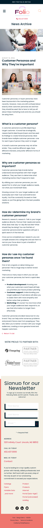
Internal (25, 490)
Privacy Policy (14, 520)
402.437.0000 (23, 19)
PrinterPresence (24, 523)
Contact (8, 461)
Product (25, 484)
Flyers (6, 487)
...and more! (8, 493)
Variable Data (9, 490)
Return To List (9, 333)
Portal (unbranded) (30, 497)
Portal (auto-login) (29, 493)
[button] (4, 11)
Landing (25, 500)
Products (26, 487)
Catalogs (7, 484)
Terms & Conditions (26, 520)
